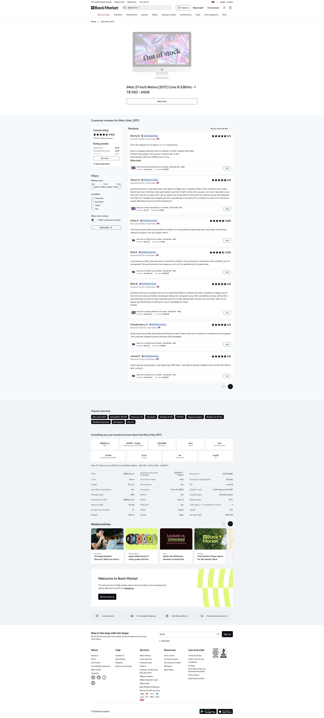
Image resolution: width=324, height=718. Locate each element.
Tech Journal (169, 655)
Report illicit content (196, 678)
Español (230, 2)
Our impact (95, 662)
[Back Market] (104, 7)
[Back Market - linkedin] (93, 683)
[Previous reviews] (223, 386)
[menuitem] (131, 14)
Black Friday (168, 670)
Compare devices (171, 659)
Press (93, 659)
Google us (129, 588)
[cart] (230, 7)
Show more (135, 160)
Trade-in (143, 666)
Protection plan (146, 662)
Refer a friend (145, 655)
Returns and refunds (123, 666)
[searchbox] (149, 7)
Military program (146, 676)
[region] (162, 546)
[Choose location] (215, 2)
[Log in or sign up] (224, 7)
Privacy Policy (193, 675)
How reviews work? (103, 164)
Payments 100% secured (150, 690)
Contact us (119, 655)
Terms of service (195, 655)
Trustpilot (95, 673)
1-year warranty (146, 659)
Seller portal (144, 683)
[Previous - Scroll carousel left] (223, 523)
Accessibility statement (100, 666)
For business (213, 7)
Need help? (198, 7)
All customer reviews (172, 662)
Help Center (120, 659)
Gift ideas (168, 666)
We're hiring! (96, 670)
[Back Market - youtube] (104, 677)
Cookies (191, 666)
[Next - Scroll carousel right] (230, 523)
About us (94, 655)
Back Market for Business (150, 687)
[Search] (125, 8)
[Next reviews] (230, 386)
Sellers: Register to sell (149, 680)
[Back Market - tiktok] (99, 677)
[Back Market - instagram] (93, 677)
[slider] (93, 187)
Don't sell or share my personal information (196, 670)
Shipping (119, 662)
